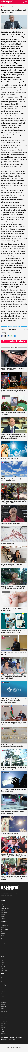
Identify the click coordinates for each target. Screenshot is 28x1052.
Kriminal (3, 979)
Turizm (2, 935)
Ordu (2, 904)
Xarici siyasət (4, 912)
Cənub (2, 1031)
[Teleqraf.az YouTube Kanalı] (14, 341)
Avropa (2, 968)
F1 (1, 1000)
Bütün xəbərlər (4, 1037)
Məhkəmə (3, 977)
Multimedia (19, 1037)
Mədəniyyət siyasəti (5, 989)
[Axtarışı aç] (23, 2)
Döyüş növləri (4, 1004)
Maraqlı (2, 981)
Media (2, 951)
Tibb (2, 949)
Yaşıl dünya (3, 947)
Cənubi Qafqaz (4, 970)
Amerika (3, 962)
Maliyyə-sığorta (4, 929)
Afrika (2, 960)
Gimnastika (3, 1002)
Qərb (2, 1029)
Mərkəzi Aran (4, 1021)
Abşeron (3, 1027)
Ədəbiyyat (3, 991)
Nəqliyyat (3, 933)
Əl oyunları (3, 1006)
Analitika (3, 918)
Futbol (2, 1008)
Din (1, 953)
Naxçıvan (3, 1033)
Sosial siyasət (4, 943)
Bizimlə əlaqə (12, 1039)
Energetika (3, 927)
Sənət (2, 993)
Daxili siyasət (4, 914)
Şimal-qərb (3, 1023)
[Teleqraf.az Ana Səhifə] (6, 1)
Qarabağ (3, 916)
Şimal (2, 1025)
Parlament (3, 910)
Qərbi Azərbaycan (5, 908)
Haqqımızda (4, 1039)
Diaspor (2, 906)
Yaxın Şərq (3, 966)
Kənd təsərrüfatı (4, 925)
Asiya (2, 964)
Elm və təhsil (3, 945)
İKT (1, 931)
